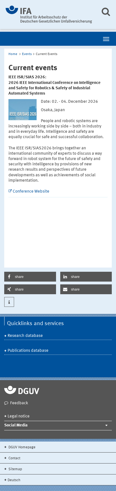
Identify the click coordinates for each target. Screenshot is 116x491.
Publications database (28, 351)
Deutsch (14, 480)
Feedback (19, 403)
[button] (30, 277)
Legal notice (19, 416)
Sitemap (15, 469)
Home (12, 54)
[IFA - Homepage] (49, 14)
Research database (25, 336)
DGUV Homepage (21, 447)
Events (27, 54)
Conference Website (31, 191)
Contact (14, 458)
